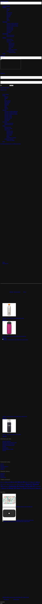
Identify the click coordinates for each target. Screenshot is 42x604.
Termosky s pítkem (10, 28)
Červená (32, 488)
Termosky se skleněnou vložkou (12, 25)
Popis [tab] (3, 262)
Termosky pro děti (10, 29)
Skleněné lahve (11, 44)
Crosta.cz (2, 469)
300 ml (7, 482)
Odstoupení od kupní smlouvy (8, 443)
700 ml (32, 482)
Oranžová (6, 486)
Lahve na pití (9, 41)
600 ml (27, 482)
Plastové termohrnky (10, 36)
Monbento (8, 16)
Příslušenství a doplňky (13, 49)
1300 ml (5, 484)
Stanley (8, 19)
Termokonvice (9, 31)
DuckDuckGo (3, 477)
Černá (26, 488)
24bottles (8, 8)
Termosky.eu (6, 599)
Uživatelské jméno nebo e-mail (7, 75)
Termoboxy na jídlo (10, 40)
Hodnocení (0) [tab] (5, 263)
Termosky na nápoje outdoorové (12, 23)
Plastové (23, 486)
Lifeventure (9, 15)
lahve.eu (2, 465)
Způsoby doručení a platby (7, 449)
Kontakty (4, 446)
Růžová (5, 488)
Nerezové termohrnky (10, 35)
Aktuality (4, 450)
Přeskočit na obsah (4, 1)
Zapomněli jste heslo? (4, 87)
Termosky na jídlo (10, 27)
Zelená (19, 488)
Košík (3, 53)
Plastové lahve (11, 45)
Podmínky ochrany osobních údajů (9, 442)
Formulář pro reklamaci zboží (8, 445)
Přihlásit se (2, 55)
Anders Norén (16, 599)
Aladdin (8, 10)
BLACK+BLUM (9, 12)
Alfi (7, 11)
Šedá (38, 488)
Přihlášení (11, 85)
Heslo (1, 80)
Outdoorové (14, 486)
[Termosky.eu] (10, 68)
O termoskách (5, 447)
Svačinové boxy (9, 39)
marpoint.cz (2, 467)
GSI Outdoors (9, 14)
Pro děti (31, 486)
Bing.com (2, 476)
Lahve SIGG (11, 47)
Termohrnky (5, 33)
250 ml (2, 482)
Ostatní (4, 37)
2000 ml (12, 484)
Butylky (10, 48)
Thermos (8, 20)
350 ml (13, 482)
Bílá (19, 484)
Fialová (23, 484)
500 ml (24, 292)
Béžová (15, 484)
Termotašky (9, 32)
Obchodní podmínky (6, 441)
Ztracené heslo (3, 89)
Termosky (4, 21)
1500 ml (9, 484)
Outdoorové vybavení (10, 51)
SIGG (8, 18)
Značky (4, 7)
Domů (1, 143)
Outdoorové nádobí (12, 52)
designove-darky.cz (4, 466)
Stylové (12, 488)
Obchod (4, 143)
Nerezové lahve (11, 43)
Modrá (29, 484)
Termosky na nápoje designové (12, 24)
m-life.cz (2, 463)
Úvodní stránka (6, 6)
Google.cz (2, 474)
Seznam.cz (2, 473)
